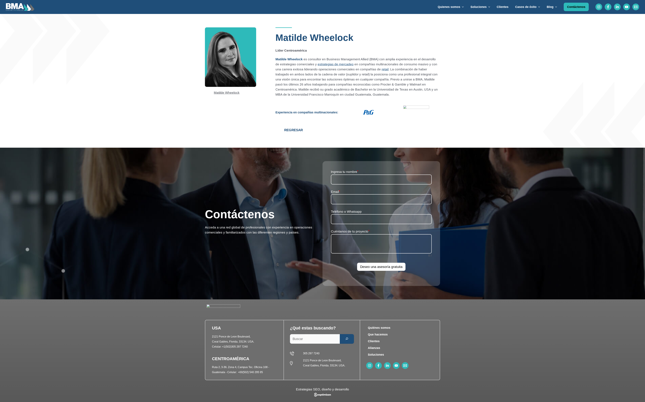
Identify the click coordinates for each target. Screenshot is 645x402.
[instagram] (369, 365)
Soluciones (376, 354)
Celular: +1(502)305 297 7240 (230, 346)
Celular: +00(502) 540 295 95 (245, 372)
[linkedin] (387, 365)
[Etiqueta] (356, 276)
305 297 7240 (311, 353)
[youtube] (396, 365)
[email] (405, 365)
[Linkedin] (617, 7)
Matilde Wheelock (227, 92)
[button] (462, 7)
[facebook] (378, 365)
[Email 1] (635, 7)
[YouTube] (626, 7)
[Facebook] (608, 7)
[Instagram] (598, 7)
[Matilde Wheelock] (208, 93)
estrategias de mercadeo (336, 64)
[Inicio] (20, 6)
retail (385, 69)
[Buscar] (347, 339)
